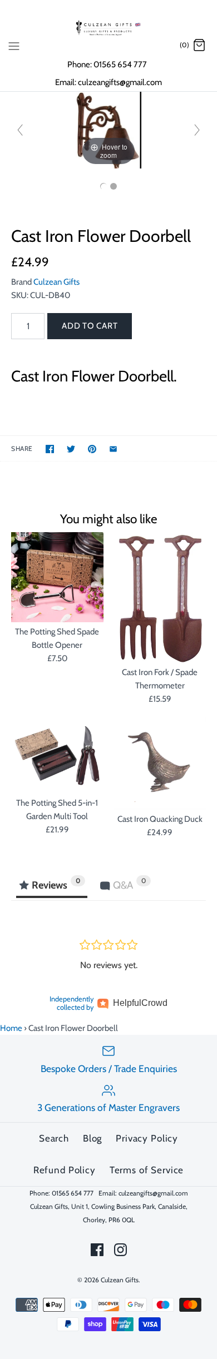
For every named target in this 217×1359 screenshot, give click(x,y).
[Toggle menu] (14, 45)
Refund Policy (64, 1170)
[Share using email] (113, 449)
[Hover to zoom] (108, 130)
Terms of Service (147, 1170)
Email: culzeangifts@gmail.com (108, 82)
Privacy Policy (147, 1138)
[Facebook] (97, 1249)
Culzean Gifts (56, 282)
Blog (92, 1138)
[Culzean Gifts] (108, 28)
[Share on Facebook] (50, 449)
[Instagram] (120, 1249)
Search (54, 1138)
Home (11, 1028)
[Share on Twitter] (71, 449)
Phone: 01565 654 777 (108, 64)
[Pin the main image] (92, 449)
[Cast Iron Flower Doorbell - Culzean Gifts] (103, 186)
